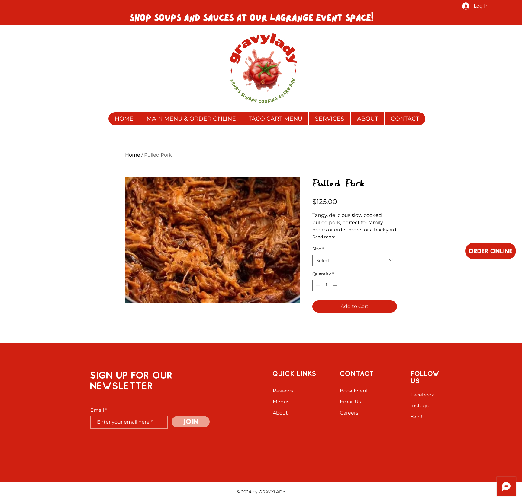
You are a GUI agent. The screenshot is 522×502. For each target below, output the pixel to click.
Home (132, 155)
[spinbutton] (326, 285)
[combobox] (354, 260)
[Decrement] (317, 285)
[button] (329, 118)
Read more (324, 237)
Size (318, 249)
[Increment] (335, 285)
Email (97, 410)
